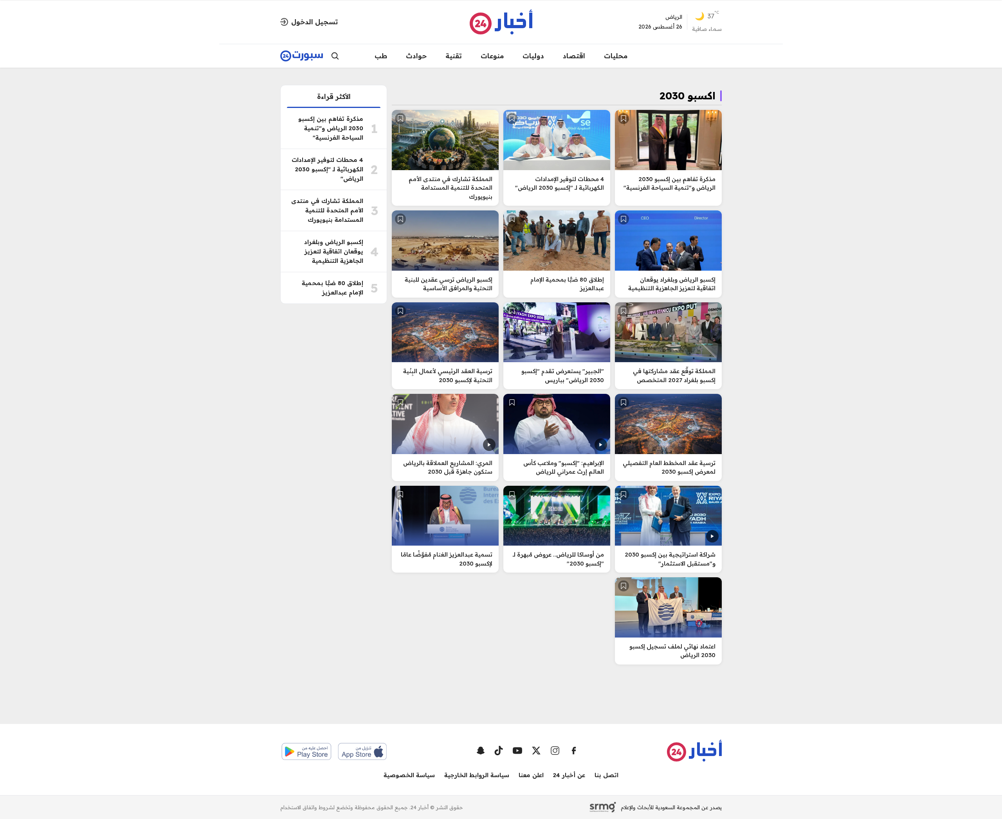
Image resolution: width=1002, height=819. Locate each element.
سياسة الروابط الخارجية (476, 775)
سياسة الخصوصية (409, 775)
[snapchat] (481, 750)
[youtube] (517, 750)
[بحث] (335, 56)
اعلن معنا (531, 775)
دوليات (533, 56)
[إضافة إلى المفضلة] (623, 118)
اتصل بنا (606, 775)
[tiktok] (498, 750)
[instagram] (555, 750)
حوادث (416, 56)
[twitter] (536, 750)
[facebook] (573, 750)
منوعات (492, 56)
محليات (615, 56)
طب (381, 56)
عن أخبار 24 (569, 775)
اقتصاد (574, 56)
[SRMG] (602, 807)
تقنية (453, 56)
